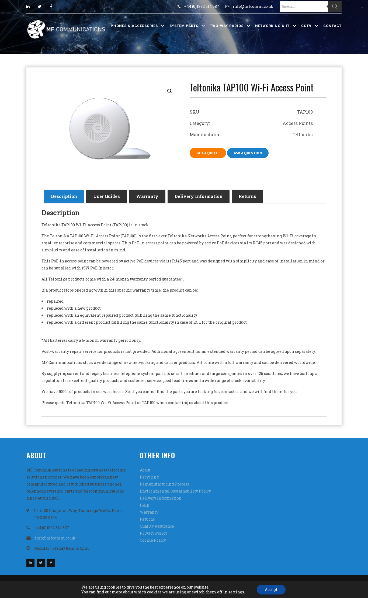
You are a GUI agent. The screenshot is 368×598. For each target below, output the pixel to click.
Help (144, 505)
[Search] (335, 6)
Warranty (147, 196)
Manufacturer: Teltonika (251, 134)
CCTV (306, 26)
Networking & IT (272, 26)
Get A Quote (207, 153)
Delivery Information (199, 196)
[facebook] (51, 6)
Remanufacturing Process (164, 484)
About (145, 470)
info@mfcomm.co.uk (253, 6)
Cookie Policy (153, 540)
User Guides (106, 196)
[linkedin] (28, 6)
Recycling (149, 477)
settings (236, 592)
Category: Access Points (251, 123)
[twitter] (39, 6)
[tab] (64, 196)
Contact (332, 26)
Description (64, 196)
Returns (247, 196)
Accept (271, 589)
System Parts (183, 26)
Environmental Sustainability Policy (175, 491)
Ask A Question (248, 153)
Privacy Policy (153, 533)
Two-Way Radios (227, 26)
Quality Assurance (157, 526)
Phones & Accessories (134, 26)
